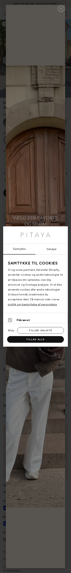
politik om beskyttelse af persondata (32, 304)
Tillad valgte (40, 330)
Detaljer (52, 249)
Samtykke (19, 248)
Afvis (11, 330)
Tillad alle (35, 339)
